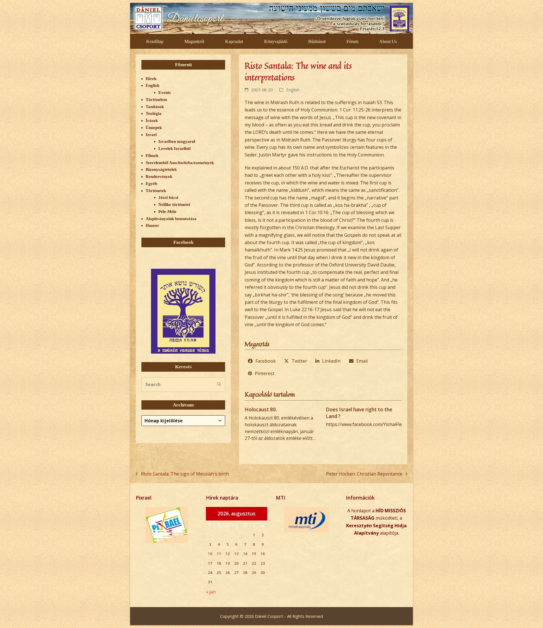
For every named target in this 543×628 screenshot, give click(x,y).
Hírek (151, 78)
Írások (152, 120)
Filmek (152, 155)
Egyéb (151, 183)
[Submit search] (219, 384)
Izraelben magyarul (176, 141)
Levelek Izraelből (174, 148)
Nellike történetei (174, 204)
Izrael (151, 134)
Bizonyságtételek (161, 169)
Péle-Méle (167, 211)
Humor (152, 225)
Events (164, 92)
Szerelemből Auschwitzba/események (180, 162)
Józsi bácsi (168, 197)
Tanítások (155, 106)
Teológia (153, 113)
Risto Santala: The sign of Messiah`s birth (182, 474)
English (292, 90)
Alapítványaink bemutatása (171, 218)
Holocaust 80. (261, 409)
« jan (211, 592)
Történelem (156, 99)
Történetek (156, 190)
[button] (262, 361)
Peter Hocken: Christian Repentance (364, 474)
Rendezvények (159, 176)
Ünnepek (154, 127)
